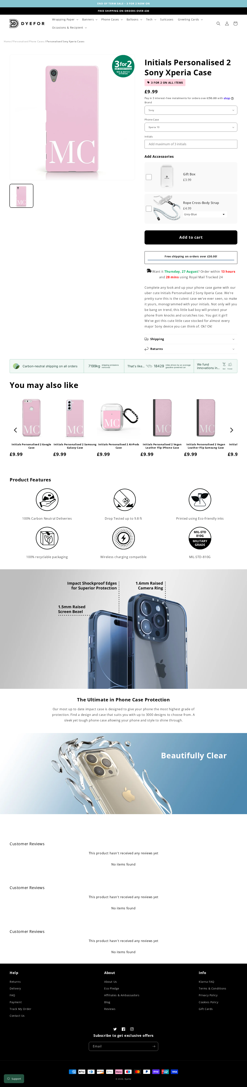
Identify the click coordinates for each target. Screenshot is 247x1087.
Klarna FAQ (206, 981)
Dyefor (128, 1079)
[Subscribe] (154, 1046)
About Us (110, 981)
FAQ (12, 995)
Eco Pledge (111, 988)
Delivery (15, 988)
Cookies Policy (208, 1002)
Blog (107, 1002)
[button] (65, 19)
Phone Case (152, 119)
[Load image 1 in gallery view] (21, 196)
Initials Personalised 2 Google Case (31, 446)
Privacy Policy (208, 995)
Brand (148, 102)
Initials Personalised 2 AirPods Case (118, 446)
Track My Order (20, 1009)
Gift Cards (206, 1009)
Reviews (109, 1009)
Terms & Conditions (212, 988)
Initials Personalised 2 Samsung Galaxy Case (75, 446)
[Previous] (16, 430)
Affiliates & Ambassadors (121, 995)
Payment (16, 1002)
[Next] (231, 430)
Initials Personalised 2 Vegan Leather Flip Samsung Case (205, 446)
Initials (149, 136)
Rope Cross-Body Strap (201, 203)
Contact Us (17, 1015)
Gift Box (189, 174)
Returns (15, 981)
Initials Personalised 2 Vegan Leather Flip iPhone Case (162, 446)
